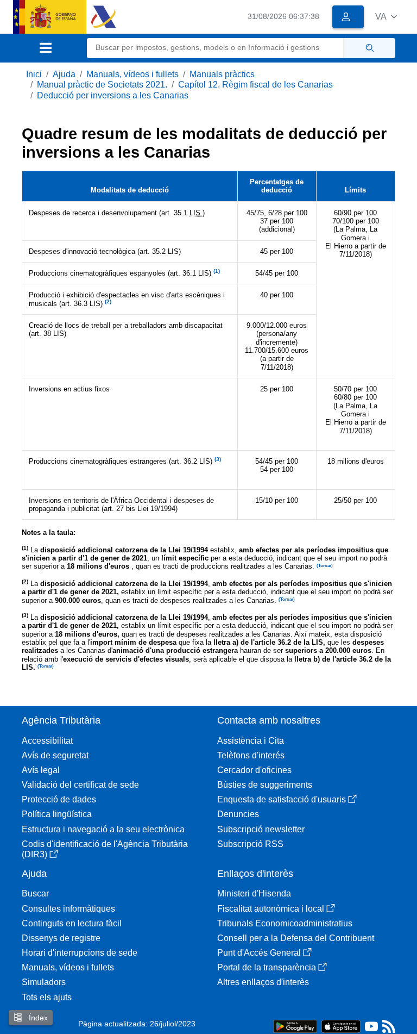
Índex (37, 1017)
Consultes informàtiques (68, 908)
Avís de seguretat (55, 755)
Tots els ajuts (47, 997)
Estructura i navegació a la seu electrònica (103, 829)
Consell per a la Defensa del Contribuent (295, 938)
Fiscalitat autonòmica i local (270, 908)
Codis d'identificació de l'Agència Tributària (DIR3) (105, 849)
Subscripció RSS (250, 844)
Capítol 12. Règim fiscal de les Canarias (255, 84)
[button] (386, 16)
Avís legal (41, 770)
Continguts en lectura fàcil (72, 923)
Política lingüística (57, 814)
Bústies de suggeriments (264, 784)
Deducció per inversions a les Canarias (112, 95)
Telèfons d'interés (251, 755)
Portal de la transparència (266, 967)
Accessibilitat (47, 740)
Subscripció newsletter (261, 829)
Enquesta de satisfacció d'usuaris (281, 799)
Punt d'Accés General (259, 952)
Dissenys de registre (61, 938)
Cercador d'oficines (254, 770)
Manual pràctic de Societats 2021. (102, 84)
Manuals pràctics (222, 74)
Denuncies (238, 814)
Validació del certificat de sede (80, 784)
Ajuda (64, 74)
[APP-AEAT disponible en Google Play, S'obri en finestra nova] (295, 1025)
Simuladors (44, 982)
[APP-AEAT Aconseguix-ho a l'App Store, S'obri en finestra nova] (341, 1025)
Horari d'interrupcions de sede (79, 952)
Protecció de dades (59, 799)
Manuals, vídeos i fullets (132, 74)
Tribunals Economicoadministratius (284, 923)
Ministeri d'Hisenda (254, 893)
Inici (34, 74)
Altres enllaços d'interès (263, 982)
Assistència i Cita (250, 740)
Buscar (35, 893)
